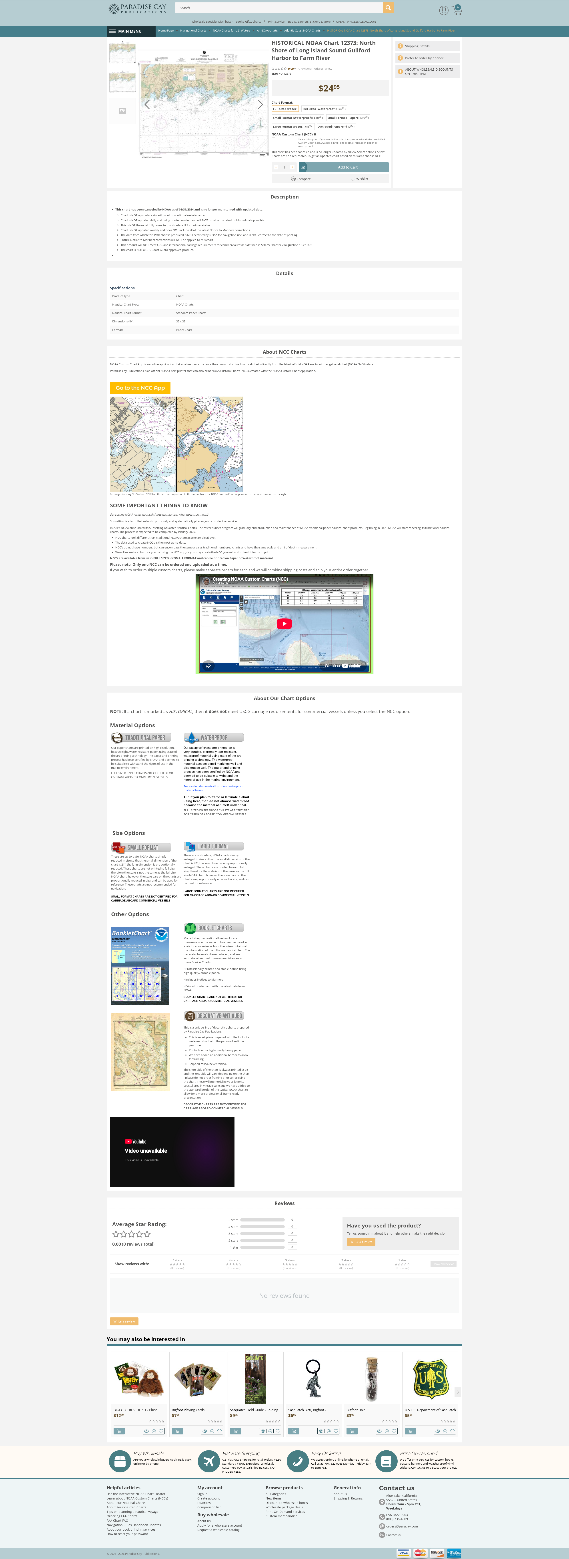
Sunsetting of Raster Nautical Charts (173, 528)
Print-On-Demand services (285, 1511)
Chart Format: (282, 102)
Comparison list (209, 1507)
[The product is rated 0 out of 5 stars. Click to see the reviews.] (279, 68)
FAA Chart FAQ (117, 1520)
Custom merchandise (281, 1516)
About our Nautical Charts (126, 1503)
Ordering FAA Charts (122, 1516)
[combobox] (284, 7)
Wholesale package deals (284, 1507)
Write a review (322, 68)
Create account (208, 1498)
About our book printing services (131, 1529)
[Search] (388, 7)
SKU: (275, 73)
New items (273, 1498)
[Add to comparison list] (154, 1431)
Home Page (166, 30)
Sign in (202, 1494)
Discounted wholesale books (287, 1503)
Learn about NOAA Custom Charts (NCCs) (137, 1498)
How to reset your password (127, 1534)
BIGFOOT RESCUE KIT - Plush (136, 1410)
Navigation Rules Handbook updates (134, 1525)
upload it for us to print (255, 552)
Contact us (393, 1535)
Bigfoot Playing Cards (188, 1410)
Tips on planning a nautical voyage (132, 1511)
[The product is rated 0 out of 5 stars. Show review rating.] (157, 1421)
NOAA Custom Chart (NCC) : (294, 134)
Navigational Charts (193, 30)
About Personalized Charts (126, 1507)
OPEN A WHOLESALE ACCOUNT (357, 22)
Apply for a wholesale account (219, 1525)
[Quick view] (147, 1431)
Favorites (204, 1503)
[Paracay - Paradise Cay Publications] (137, 9)
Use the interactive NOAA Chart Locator (136, 1494)
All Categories (276, 1494)
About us (204, 1521)
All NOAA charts (267, 30)
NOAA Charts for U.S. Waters (231, 30)
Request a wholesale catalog (218, 1530)
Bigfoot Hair (356, 1410)
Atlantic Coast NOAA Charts (302, 30)
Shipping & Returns (348, 1498)
